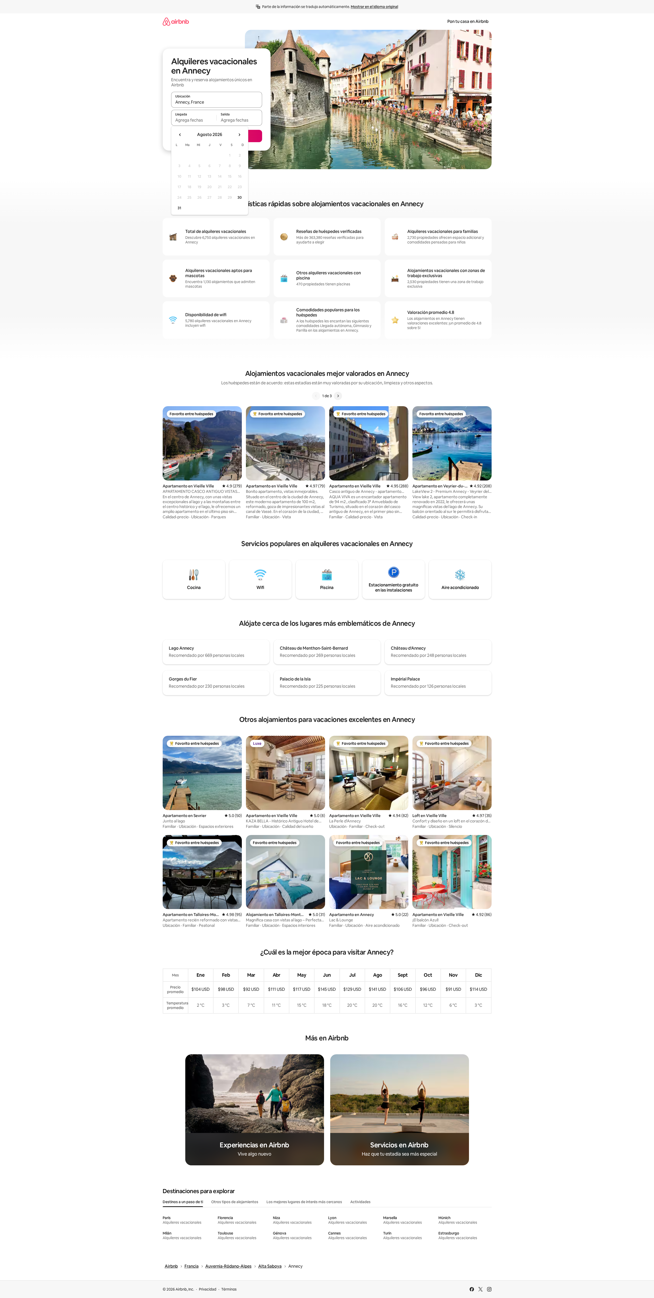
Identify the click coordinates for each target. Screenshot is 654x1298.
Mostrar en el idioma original (374, 6)
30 (239, 197)
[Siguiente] (338, 396)
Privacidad (207, 1289)
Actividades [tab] (360, 1202)
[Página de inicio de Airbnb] (176, 21)
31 (179, 208)
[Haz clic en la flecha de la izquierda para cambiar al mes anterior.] (180, 134)
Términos (229, 1289)
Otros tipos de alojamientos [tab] (234, 1202)
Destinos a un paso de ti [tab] (183, 1202)
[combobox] (216, 102)
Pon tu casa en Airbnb (468, 21)
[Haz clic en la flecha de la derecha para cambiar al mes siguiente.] (239, 134)
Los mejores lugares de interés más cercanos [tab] (304, 1202)
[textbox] (194, 120)
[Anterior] (316, 396)
